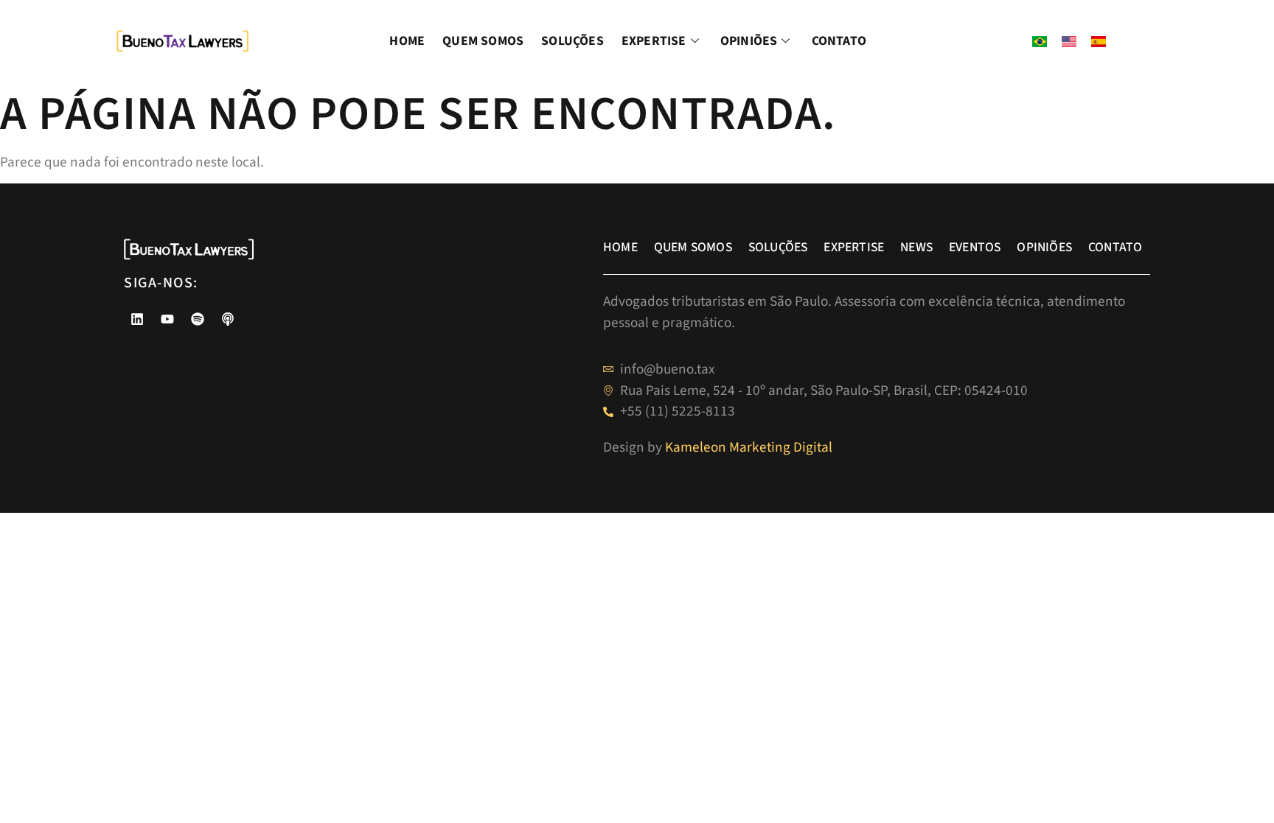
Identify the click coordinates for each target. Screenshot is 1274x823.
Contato (839, 41)
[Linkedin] (137, 319)
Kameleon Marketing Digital (748, 447)
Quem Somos (482, 41)
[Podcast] (228, 319)
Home (407, 41)
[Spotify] (197, 319)
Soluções (572, 41)
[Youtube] (167, 319)
